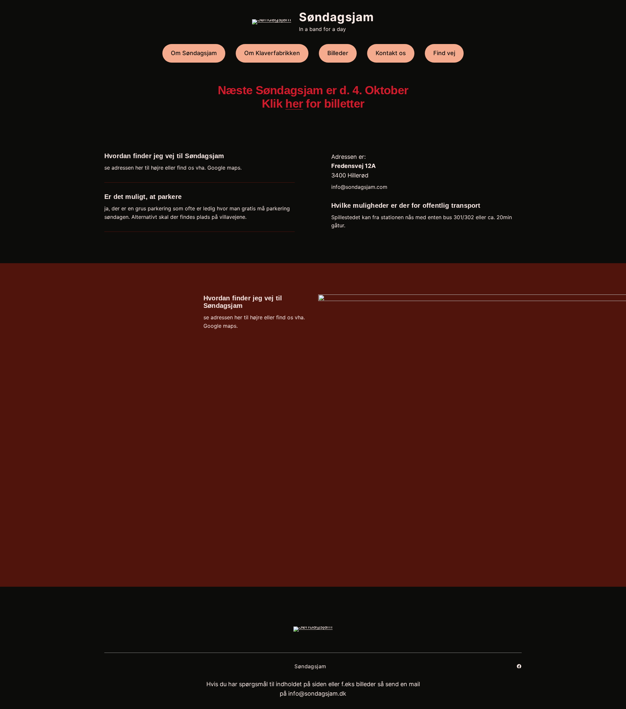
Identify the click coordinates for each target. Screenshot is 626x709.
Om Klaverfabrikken (272, 53)
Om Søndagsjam (194, 53)
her (294, 103)
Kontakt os (391, 53)
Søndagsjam (336, 17)
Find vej (444, 53)
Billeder (337, 53)
